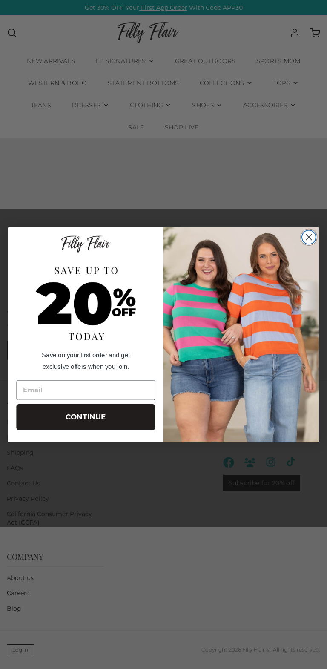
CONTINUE (86, 417)
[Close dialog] (309, 237)
